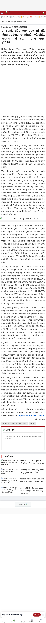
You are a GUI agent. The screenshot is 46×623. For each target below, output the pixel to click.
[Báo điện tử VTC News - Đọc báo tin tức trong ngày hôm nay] (13, 13)
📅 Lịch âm (33, 17)
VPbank (14, 423)
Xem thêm (22, 504)
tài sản (32, 423)
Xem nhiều (15, 17)
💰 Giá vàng (24, 17)
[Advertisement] (23, 89)
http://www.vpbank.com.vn (31, 415)
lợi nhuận (5, 423)
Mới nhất (6, 17)
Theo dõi (36, 615)
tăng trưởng (23, 423)
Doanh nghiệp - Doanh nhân (15, 21)
